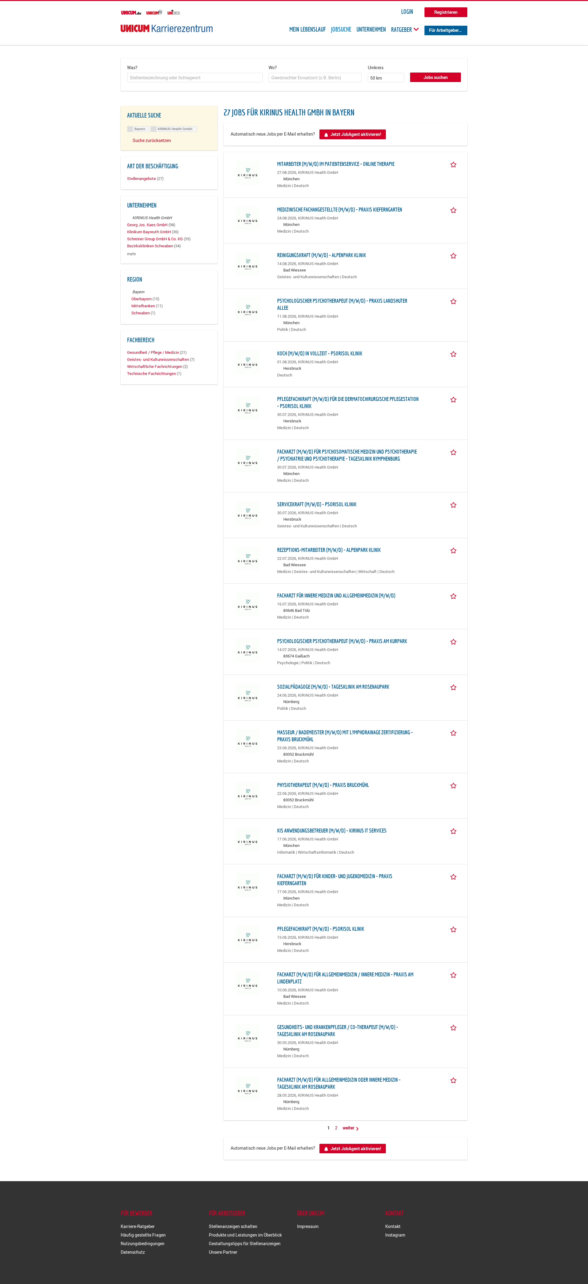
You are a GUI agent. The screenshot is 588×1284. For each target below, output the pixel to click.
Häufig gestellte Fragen (143, 1235)
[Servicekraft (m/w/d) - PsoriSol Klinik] (247, 512)
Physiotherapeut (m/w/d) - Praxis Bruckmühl (323, 785)
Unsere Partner (223, 1252)
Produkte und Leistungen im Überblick (245, 1235)
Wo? (273, 67)
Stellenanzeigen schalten (233, 1226)
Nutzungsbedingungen (142, 1243)
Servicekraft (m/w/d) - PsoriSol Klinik (316, 504)
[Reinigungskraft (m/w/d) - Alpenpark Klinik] (247, 263)
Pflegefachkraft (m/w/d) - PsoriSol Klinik (320, 929)
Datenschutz (133, 1252)
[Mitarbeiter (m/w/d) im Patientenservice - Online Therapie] (247, 172)
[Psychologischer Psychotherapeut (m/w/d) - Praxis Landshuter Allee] (247, 309)
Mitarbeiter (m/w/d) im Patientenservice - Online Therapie (335, 164)
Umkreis (375, 67)
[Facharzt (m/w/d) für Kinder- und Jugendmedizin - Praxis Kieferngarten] (247, 884)
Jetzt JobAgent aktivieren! (355, 134)
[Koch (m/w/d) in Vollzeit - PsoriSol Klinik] (247, 361)
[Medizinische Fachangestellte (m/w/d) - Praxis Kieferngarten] (247, 217)
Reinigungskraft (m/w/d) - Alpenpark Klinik (321, 255)
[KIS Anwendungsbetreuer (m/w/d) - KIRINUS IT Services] (247, 838)
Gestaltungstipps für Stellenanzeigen (245, 1243)
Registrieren (446, 12)
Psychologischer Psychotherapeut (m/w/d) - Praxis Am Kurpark (342, 641)
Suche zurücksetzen (152, 140)
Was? (132, 67)
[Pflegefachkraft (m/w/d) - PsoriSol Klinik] (247, 937)
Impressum (307, 1226)
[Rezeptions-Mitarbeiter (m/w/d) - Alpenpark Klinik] (247, 558)
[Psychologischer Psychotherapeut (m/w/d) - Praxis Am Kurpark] (247, 649)
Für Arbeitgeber (444, 30)
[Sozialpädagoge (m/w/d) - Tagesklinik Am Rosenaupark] (247, 695)
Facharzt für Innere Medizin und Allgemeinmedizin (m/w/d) (336, 595)
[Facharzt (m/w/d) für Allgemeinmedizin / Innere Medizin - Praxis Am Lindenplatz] (247, 982)
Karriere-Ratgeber (138, 1226)
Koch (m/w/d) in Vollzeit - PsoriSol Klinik (319, 353)
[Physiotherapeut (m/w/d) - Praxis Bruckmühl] (247, 793)
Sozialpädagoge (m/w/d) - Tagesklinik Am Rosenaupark (333, 686)
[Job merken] (454, 163)
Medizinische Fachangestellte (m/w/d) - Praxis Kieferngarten (339, 209)
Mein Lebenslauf (307, 29)
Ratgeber (402, 29)
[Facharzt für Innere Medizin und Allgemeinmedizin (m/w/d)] (247, 603)
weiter (349, 1128)
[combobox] (195, 78)
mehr (131, 253)
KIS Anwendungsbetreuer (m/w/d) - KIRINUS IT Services (331, 830)
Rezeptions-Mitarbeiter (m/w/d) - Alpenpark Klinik (329, 550)
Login (407, 11)
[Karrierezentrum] (167, 28)
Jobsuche (341, 29)
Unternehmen (371, 29)
